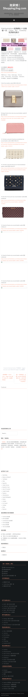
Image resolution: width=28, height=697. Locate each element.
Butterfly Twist (6, 487)
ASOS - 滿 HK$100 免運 (9, 604)
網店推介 (5, 573)
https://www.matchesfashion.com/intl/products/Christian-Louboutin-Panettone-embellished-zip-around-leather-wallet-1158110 (14, 144)
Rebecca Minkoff (6, 477)
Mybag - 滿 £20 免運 (8, 618)
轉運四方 (4, 554)
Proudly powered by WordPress (8, 693)
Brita (3, 507)
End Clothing (6, 635)
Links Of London (6, 489)
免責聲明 (5, 571)
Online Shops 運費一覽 (8, 584)
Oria (21, 693)
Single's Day (18, 369)
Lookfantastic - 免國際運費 (9, 684)
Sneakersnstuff (6, 643)
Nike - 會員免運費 (7, 631)
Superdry (4, 483)
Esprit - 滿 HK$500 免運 (9, 610)
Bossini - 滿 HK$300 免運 (9, 608)
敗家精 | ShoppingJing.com (14, 6)
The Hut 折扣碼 (6, 526)
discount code (6, 369)
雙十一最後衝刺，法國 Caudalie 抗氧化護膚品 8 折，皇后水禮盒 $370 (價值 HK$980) (21, 378)
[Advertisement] (14, 319)
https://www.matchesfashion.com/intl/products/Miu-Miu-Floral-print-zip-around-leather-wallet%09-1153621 (13, 202)
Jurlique (4, 501)
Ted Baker (4, 479)
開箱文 (4, 547)
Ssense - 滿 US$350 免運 (9, 659)
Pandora (4, 493)
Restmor (4, 509)
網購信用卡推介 (7, 586)
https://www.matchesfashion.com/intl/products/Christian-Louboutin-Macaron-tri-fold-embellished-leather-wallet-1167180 (14, 169)
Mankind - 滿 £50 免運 (8, 688)
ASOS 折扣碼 (5, 518)
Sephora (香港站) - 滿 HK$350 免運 (11, 682)
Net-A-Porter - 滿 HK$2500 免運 (11, 653)
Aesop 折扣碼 (5, 524)
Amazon (5, 670)
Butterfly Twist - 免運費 (9, 612)
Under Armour (5, 485)
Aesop (3, 499)
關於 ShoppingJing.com (8, 567)
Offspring (5, 641)
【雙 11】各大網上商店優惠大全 (10, 536)
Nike (3, 481)
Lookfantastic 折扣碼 (7, 520)
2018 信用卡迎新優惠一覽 (9, 575)
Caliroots (5, 633)
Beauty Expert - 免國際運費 (9, 686)
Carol (19, 35)
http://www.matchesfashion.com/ (9, 72)
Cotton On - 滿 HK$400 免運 (10, 606)
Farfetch (5, 649)
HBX (4, 639)
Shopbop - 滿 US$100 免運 (9, 661)
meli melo (5, 622)
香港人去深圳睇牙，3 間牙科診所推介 (12, 534)
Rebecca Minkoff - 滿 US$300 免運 (11, 624)
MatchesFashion (12, 368)
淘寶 (4, 674)
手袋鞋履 (18, 368)
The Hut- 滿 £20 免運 (8, 676)
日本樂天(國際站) (7, 672)
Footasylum (6, 637)
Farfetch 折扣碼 (6, 516)
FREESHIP (12, 369)
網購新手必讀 (6, 582)
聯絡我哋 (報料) (7, 569)
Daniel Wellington (6, 497)
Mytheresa (5, 657)
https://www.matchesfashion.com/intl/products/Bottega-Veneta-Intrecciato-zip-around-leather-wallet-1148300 (13, 118)
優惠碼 (23, 369)
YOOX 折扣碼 (5, 522)
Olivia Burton (5, 495)
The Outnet (6, 663)
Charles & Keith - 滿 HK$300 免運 (11, 620)
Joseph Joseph (5, 491)
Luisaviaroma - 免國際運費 (9, 655)
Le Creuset (4, 503)
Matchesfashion (7, 651)
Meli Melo (4, 475)
